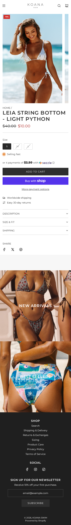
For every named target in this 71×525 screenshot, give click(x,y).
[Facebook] (27, 469)
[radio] (7, 146)
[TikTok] (44, 469)
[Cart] (66, 5)
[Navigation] (4, 5)
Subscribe (36, 503)
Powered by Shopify (35, 520)
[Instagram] (35, 469)
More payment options (35, 189)
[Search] (59, 5)
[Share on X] (12, 250)
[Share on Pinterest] (21, 250)
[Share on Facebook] (4, 250)
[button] (35, 162)
